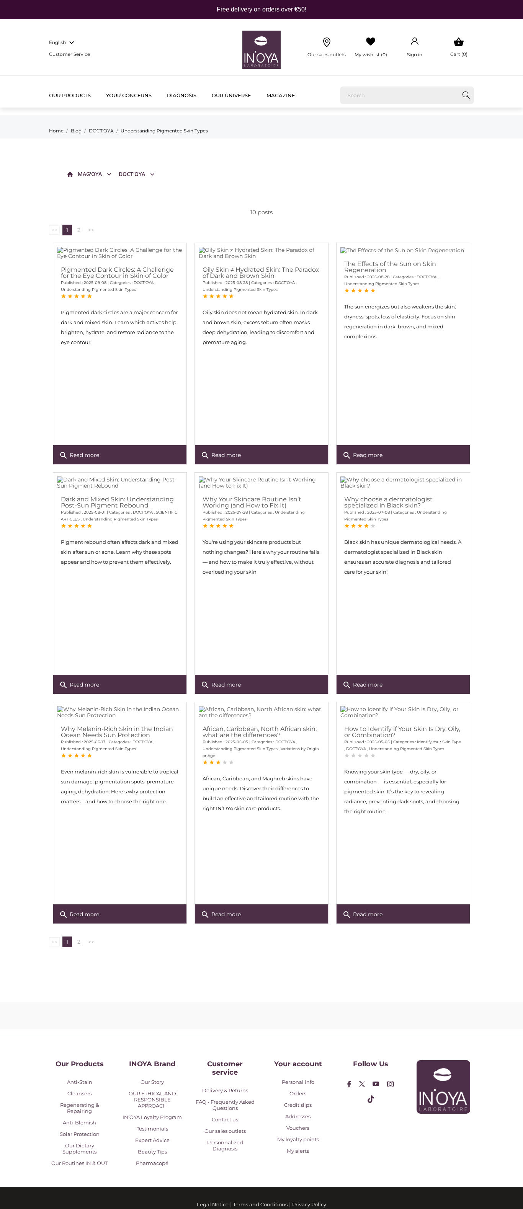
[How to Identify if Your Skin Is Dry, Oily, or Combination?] (403, 712)
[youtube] (376, 1084)
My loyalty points (298, 1139)
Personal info (298, 1082)
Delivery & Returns (225, 1090)
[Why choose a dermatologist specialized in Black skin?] (403, 482)
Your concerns (129, 95)
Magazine (280, 95)
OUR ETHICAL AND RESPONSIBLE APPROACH (152, 1099)
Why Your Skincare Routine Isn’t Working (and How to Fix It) (252, 502)
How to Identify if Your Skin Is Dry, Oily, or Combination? (402, 732)
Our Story (152, 1082)
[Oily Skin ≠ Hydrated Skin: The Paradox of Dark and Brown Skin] (261, 253)
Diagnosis (181, 95)
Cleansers (79, 1093)
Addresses (298, 1116)
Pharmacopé (152, 1163)
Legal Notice (213, 1204)
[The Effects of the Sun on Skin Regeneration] (403, 250)
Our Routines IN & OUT (79, 1163)
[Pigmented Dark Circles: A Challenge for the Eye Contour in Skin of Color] (120, 253)
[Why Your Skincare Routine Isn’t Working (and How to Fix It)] (261, 482)
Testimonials (152, 1129)
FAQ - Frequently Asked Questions (225, 1105)
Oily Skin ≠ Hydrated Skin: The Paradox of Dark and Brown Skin (261, 272)
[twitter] (362, 1084)
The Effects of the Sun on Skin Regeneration (390, 267)
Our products (70, 95)
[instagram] (390, 1084)
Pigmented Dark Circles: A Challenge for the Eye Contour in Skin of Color (117, 272)
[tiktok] (371, 1099)
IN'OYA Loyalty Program (152, 1117)
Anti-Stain (79, 1082)
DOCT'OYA (132, 174)
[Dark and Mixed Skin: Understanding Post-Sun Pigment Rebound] (120, 482)
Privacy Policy (309, 1204)
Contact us (225, 1119)
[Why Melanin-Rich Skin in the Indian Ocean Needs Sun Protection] (120, 712)
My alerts (298, 1151)
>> (91, 230)
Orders (297, 1093)
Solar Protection (80, 1134)
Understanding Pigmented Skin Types (98, 289)
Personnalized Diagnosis (225, 1145)
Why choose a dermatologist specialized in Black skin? (388, 502)
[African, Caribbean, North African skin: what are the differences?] (261, 712)
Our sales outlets (225, 1131)
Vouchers (297, 1128)
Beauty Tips (152, 1152)
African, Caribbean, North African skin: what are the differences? (260, 732)
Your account (298, 1064)
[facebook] (349, 1084)
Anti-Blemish (79, 1122)
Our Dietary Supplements (79, 1148)
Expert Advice (152, 1140)
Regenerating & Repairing (79, 1108)
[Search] (466, 95)
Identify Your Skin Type (439, 741)
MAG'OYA (90, 174)
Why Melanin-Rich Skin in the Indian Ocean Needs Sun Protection (117, 732)
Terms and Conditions (260, 1204)
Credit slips (298, 1105)
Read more (79, 455)
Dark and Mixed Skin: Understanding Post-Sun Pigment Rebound (117, 502)
